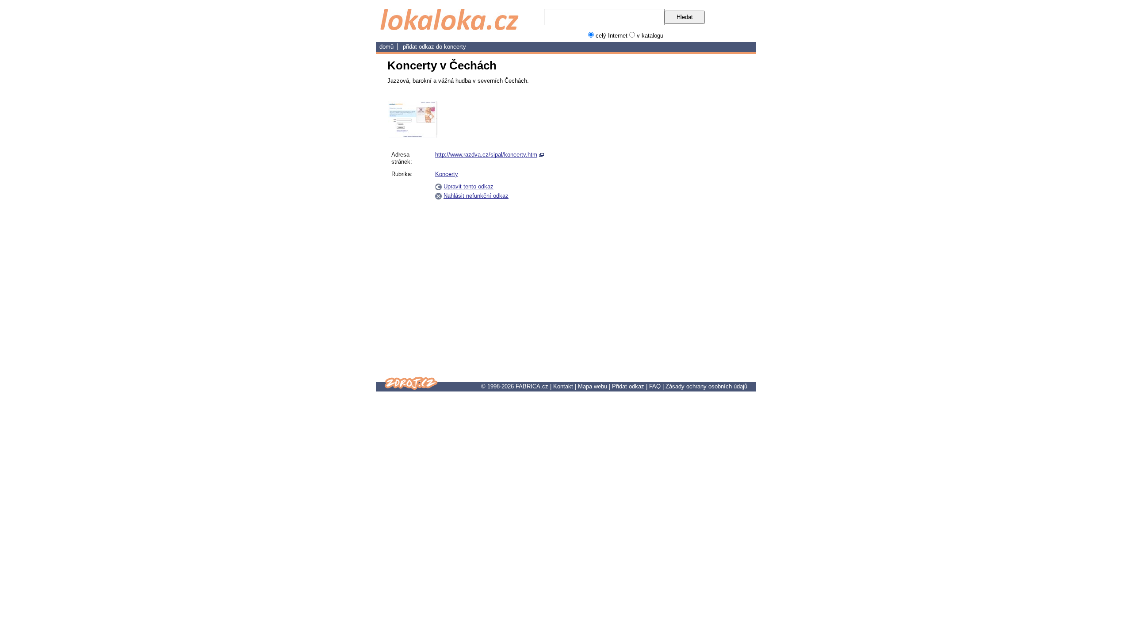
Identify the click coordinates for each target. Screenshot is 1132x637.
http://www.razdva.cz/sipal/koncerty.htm (486, 154)
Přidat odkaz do (423, 46)
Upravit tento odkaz (468, 186)
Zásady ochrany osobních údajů (706, 386)
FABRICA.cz (532, 386)
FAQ (655, 386)
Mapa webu (592, 386)
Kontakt (563, 386)
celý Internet (611, 35)
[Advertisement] (702, 234)
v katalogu (650, 35)
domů (386, 46)
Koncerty (455, 46)
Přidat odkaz (628, 386)
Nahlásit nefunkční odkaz (476, 195)
